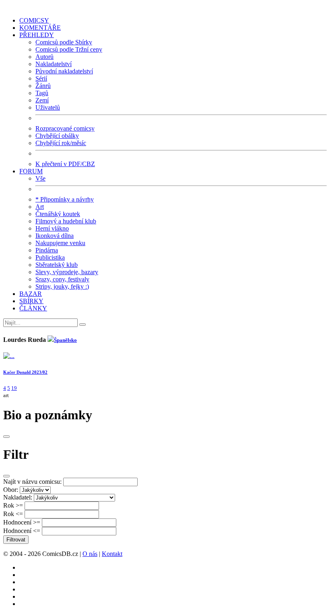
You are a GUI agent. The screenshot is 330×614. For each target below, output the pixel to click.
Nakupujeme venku (60, 242)
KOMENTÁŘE (40, 27)
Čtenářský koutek (57, 213)
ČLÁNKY (33, 308)
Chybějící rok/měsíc (60, 142)
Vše (40, 178)
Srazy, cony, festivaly (62, 279)
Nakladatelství (53, 63)
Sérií (41, 78)
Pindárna (46, 250)
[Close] (6, 436)
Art (39, 206)
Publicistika (50, 257)
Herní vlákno (52, 228)
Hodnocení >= (21, 522)
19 (14, 388)
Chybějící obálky (57, 135)
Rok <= (13, 513)
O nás (89, 553)
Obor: (10, 489)
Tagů (41, 92)
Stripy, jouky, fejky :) (62, 286)
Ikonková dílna (54, 235)
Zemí (42, 100)
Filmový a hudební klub (65, 221)
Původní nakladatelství (64, 71)
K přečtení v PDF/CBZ (65, 163)
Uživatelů (47, 107)
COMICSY (34, 20)
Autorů (44, 56)
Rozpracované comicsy (65, 128)
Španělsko (65, 340)
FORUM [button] (31, 171)
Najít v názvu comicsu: (32, 481)
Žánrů (43, 85)
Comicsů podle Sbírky (63, 42)
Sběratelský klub (56, 264)
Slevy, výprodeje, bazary (66, 271)
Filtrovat (15, 540)
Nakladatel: (17, 497)
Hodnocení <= (21, 530)
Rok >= (13, 505)
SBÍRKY (31, 301)
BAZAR (30, 293)
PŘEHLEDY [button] (36, 34)
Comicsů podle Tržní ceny (68, 49)
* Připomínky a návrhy (64, 199)
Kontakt (112, 553)
